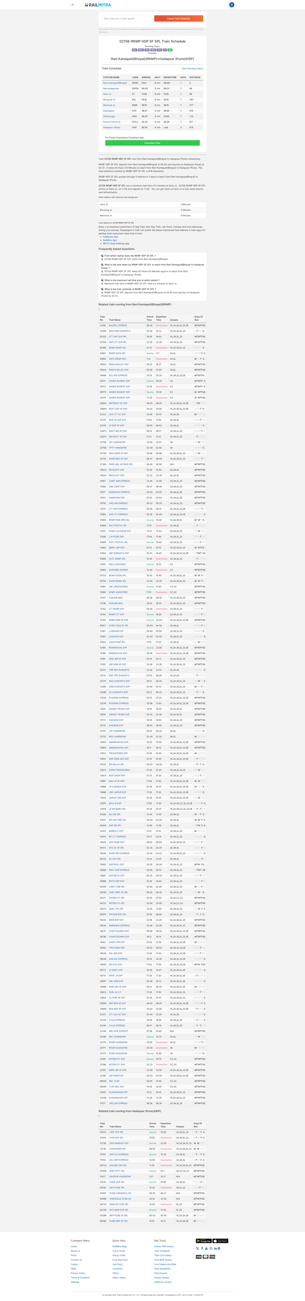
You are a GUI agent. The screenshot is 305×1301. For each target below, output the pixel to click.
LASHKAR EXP (116, 631)
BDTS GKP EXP (116, 881)
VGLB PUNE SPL (117, 642)
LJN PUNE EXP (116, 536)
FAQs (73, 1268)
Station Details (161, 1277)
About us (75, 1250)
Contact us (76, 1259)
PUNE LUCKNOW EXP (120, 531)
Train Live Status (163, 1255)
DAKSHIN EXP (116, 720)
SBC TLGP (114, 1081)
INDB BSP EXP (116, 920)
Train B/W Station (163, 1259)
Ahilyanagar (109, 116)
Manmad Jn (109, 105)
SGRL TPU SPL (116, 909)
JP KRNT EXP (115, 970)
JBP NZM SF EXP (117, 664)
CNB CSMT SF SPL (118, 892)
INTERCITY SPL (117, 898)
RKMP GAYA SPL (117, 353)
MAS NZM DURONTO (119, 331)
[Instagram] (211, 1248)
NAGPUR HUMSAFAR (120, 1176)
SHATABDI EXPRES (118, 570)
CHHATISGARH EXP (119, 936)
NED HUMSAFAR (117, 736)
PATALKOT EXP (116, 470)
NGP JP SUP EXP (117, 420)
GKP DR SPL (115, 825)
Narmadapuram (111, 88)
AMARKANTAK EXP (118, 742)
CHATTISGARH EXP (119, 931)
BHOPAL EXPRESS (118, 325)
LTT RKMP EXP (116, 609)
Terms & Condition (80, 1277)
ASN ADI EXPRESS (118, 959)
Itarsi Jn (107, 94)
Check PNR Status (163, 1246)
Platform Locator (163, 1282)
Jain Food (117, 1264)
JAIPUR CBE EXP (117, 798)
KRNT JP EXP (115, 975)
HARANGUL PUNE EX (120, 1198)
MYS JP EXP (115, 803)
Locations (117, 1268)
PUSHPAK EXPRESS (119, 697)
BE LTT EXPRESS (117, 836)
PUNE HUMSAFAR (118, 1053)
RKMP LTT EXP (116, 614)
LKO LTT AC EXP (117, 414)
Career (74, 1264)
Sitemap (75, 1282)
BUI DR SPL (115, 814)
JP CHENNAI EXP (117, 786)
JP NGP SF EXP (116, 425)
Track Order (118, 1250)
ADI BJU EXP (115, 964)
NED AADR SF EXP (118, 453)
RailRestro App (110, 236)
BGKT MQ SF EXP (118, 431)
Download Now (152, 143)
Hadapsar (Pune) (111, 127)
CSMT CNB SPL (117, 886)
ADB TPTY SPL (117, 1171)
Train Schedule (162, 1250)
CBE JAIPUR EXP (117, 792)
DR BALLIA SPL (116, 764)
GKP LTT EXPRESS (118, 514)
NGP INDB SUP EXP (119, 759)
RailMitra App (110, 240)
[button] (152, 141)
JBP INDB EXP (116, 1075)
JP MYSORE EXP (117, 809)
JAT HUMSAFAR (117, 442)
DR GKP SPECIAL (117, 820)
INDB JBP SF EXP (117, 1070)
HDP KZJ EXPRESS (119, 1154)
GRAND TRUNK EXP (119, 709)
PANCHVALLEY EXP (119, 364)
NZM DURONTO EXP (119, 686)
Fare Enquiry (160, 1273)
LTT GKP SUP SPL (118, 336)
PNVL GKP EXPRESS (119, 870)
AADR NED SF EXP (118, 458)
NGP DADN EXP (117, 775)
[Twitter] (197, 1248)
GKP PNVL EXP (116, 864)
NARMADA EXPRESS (119, 925)
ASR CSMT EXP (117, 486)
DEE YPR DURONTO (119, 675)
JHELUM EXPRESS (118, 503)
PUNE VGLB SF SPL (118, 625)
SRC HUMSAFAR (117, 1036)
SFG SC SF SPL (116, 847)
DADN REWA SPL (117, 581)
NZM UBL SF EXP (117, 986)
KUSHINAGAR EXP (118, 1092)
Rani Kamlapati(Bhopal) (115, 83)
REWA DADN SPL (117, 575)
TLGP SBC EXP (116, 1086)
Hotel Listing (118, 1277)
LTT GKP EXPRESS (118, 509)
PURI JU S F (115, 992)
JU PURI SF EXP (117, 997)
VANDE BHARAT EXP (119, 381)
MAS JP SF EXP (116, 781)
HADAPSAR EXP (118, 1149)
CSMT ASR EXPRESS (119, 481)
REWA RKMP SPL (117, 347)
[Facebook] (202, 1248)
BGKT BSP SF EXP (118, 408)
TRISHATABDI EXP (118, 753)
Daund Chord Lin (111, 122)
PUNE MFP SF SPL (119, 1221)
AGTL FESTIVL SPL (118, 542)
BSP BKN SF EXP (117, 1003)
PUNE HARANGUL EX (120, 1193)
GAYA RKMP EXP (117, 359)
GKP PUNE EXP (116, 842)
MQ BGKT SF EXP (118, 436)
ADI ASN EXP (115, 953)
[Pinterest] (219, 1248)
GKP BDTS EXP (116, 875)
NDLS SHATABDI (117, 564)
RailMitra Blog (119, 1246)
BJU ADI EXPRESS (118, 375)
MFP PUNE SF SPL (119, 1215)
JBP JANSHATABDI (118, 586)
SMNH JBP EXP (116, 547)
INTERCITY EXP (117, 1059)
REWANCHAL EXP (118, 647)
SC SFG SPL (115, 859)
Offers (115, 1273)
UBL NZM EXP (116, 981)
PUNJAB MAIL (116, 597)
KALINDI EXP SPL (118, 1165)
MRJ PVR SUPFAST (118, 1031)
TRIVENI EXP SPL (117, 914)
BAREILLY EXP (116, 831)
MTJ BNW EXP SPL (119, 1210)
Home (74, 1246)
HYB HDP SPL (116, 1137)
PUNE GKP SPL (117, 1182)
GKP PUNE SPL (117, 1187)
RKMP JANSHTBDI (118, 592)
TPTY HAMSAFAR (118, 447)
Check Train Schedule (178, 18)
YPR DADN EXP (117, 947)
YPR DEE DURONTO (119, 670)
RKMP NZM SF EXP (118, 620)
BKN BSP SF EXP (117, 1009)
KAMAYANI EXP (117, 497)
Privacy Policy (78, 1273)
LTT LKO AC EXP (117, 1014)
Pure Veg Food (120, 1259)
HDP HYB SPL (116, 1132)
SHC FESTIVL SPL (118, 525)
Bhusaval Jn (109, 99)
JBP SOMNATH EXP (119, 553)
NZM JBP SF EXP (117, 658)
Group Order (118, 1255)
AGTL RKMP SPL (117, 558)
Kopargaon (108, 110)
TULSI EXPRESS (117, 1020)
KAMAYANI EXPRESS (119, 492)
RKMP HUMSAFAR (118, 1042)
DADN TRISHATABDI (119, 770)
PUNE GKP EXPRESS (119, 853)
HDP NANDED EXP (119, 1143)
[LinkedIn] (215, 1248)
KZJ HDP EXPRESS (119, 1160)
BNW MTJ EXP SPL (119, 1204)
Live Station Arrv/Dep (165, 1264)
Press (74, 1255)
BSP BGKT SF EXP (118, 403)
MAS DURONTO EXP (119, 681)
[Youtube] (206, 1248)
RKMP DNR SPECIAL (119, 520)
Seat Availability (162, 1268)
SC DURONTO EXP (118, 692)
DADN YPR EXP (117, 942)
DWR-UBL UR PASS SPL (121, 464)
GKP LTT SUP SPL (118, 342)
